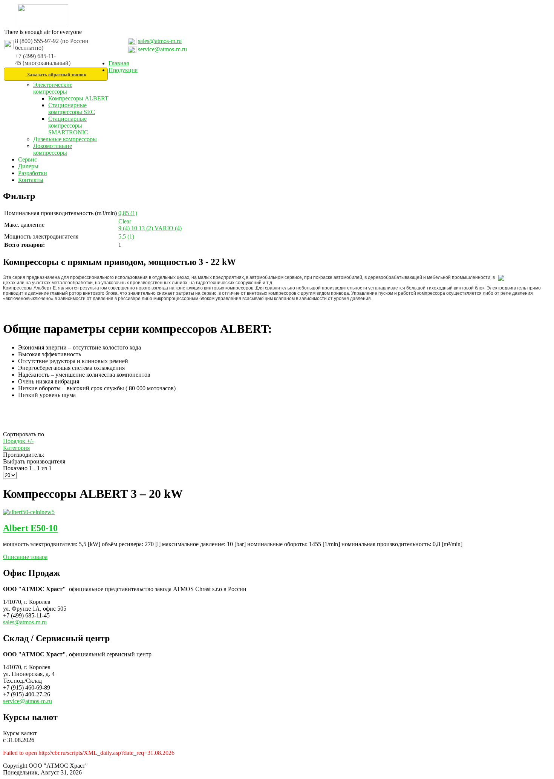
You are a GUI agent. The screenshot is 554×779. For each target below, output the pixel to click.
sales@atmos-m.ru (160, 41)
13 (146, 228)
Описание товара (25, 557)
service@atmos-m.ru (162, 49)
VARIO (168, 228)
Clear (124, 221)
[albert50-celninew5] (29, 512)
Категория (16, 448)
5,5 (126, 236)
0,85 (127, 213)
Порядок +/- (18, 441)
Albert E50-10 (30, 528)
